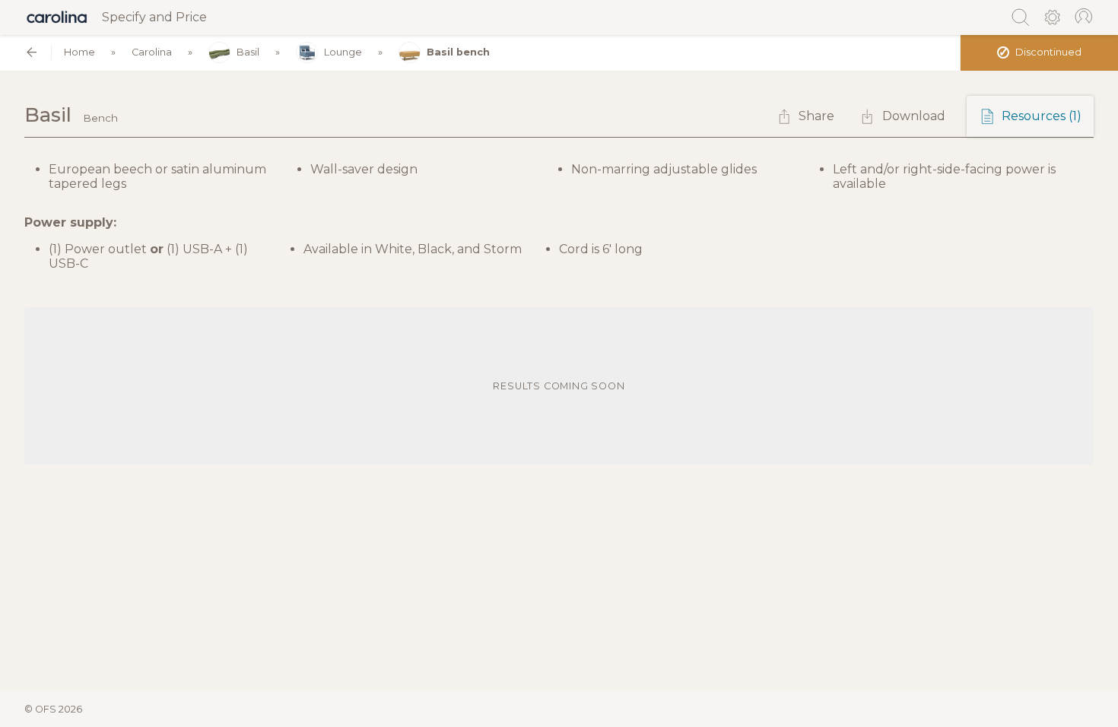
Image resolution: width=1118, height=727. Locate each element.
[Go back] (31, 52)
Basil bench (458, 52)
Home (79, 52)
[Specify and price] (57, 17)
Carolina (152, 52)
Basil (248, 52)
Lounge (343, 52)
